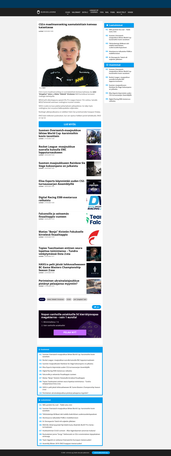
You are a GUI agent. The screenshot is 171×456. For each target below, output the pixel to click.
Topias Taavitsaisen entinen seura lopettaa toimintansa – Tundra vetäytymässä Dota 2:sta (60, 251)
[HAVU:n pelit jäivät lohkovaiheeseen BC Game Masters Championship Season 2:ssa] (94, 270)
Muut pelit (121, 12)
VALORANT (76, 12)
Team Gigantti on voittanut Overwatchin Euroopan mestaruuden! (66, 440)
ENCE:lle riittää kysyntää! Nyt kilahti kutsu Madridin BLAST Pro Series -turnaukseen (68, 426)
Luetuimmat (46, 400)
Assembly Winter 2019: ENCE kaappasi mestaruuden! (62, 443)
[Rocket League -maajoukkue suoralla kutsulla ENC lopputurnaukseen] (94, 152)
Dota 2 (85, 12)
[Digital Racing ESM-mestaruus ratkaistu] (93, 203)
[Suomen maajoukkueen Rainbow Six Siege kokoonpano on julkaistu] (94, 169)
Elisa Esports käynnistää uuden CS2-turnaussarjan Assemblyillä (62, 182)
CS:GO (67, 12)
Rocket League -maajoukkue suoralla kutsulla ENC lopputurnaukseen (57, 149)
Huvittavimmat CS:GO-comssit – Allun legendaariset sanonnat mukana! (68, 431)
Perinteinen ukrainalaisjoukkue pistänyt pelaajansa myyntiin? (59, 282)
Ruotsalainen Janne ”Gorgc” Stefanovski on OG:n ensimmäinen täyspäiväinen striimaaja (71, 435)
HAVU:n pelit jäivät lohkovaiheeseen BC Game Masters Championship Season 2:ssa (62, 267)
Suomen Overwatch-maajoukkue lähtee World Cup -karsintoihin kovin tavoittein (60, 133)
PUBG (112, 12)
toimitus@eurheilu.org (101, 453)
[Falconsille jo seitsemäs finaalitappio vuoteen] (94, 219)
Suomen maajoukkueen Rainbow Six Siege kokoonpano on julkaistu (62, 164)
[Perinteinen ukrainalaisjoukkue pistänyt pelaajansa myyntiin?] (94, 286)
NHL (107, 12)
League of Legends (94, 11)
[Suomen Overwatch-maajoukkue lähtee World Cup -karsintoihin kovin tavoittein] (94, 136)
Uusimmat (45, 349)
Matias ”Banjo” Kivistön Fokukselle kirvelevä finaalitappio (61, 233)
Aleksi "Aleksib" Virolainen (55, 299)
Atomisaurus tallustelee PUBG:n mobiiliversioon (60, 418)
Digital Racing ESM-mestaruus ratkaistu (58, 198)
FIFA (102, 12)
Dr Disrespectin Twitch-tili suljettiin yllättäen (58, 421)
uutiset (41, 31)
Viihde (130, 12)
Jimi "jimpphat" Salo (80, 299)
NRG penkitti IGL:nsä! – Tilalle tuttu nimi (57, 405)
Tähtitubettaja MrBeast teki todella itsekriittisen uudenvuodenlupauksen (69, 414)
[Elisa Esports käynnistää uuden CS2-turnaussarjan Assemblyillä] (94, 187)
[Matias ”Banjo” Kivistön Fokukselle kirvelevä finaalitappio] (93, 237)
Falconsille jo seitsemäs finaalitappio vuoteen (54, 215)
